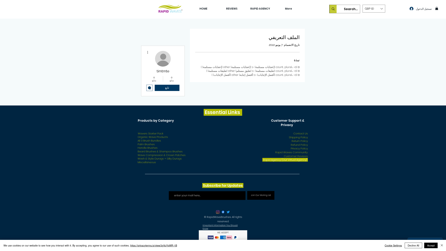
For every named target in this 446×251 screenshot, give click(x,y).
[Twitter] (228, 212)
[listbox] (374, 9)
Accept (431, 245)
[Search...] (333, 9)
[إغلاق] (442, 245)
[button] (374, 9)
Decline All (413, 245)
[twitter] (218, 212)
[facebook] (223, 212)
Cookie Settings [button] (393, 245)
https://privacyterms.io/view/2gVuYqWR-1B (153, 245)
